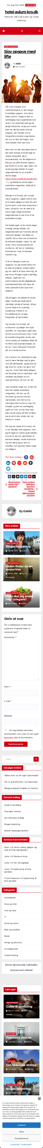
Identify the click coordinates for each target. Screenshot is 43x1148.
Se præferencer (21, 1138)
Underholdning (11, 955)
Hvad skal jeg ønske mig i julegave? (14, 484)
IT (5, 917)
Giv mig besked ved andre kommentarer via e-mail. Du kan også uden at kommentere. (21, 734)
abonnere (8, 737)
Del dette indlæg (13, 457)
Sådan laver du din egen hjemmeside (21, 775)
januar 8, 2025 (15, 1042)
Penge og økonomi (13, 942)
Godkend (22, 1125)
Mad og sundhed (12, 929)
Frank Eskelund (11, 878)
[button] (39, 1098)
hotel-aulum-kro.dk (21, 12)
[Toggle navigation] (22, 31)
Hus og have (10, 910)
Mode (7, 936)
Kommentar (10, 637)
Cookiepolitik (15, 1144)
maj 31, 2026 (14, 1011)
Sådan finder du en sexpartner (19, 568)
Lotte (6, 863)
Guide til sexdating (12, 805)
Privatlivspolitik (26, 1144)
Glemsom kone (20, 856)
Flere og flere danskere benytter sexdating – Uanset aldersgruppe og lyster (28, 489)
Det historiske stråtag (14, 818)
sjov (10, 162)
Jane (6, 856)
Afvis (21, 1132)
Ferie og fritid (10, 904)
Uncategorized (11, 949)
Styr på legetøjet (21, 863)
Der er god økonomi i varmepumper (21, 782)
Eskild (18, 63)
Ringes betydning (18, 546)
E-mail (7, 701)
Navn (7, 686)
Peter (6, 847)
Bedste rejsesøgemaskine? (16, 830)
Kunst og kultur (11, 46)
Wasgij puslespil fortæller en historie (21, 788)
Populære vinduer (12, 811)
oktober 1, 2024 (15, 1069)
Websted (8, 716)
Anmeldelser (10, 897)
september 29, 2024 (17, 1093)
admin (23, 603)
